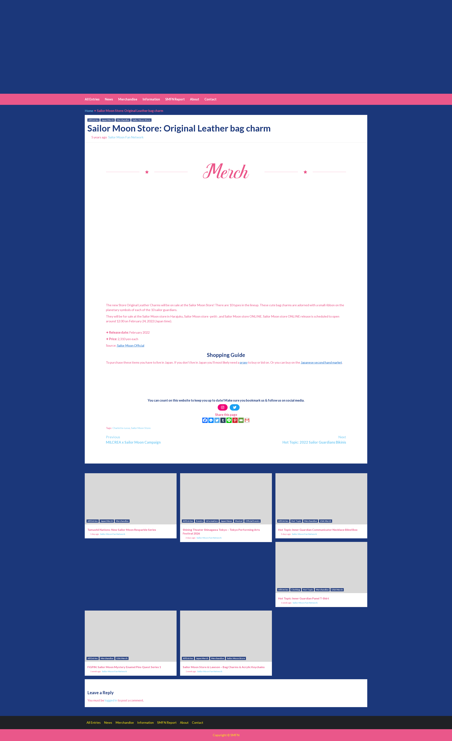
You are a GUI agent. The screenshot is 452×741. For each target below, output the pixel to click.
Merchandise (127, 99)
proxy (244, 362)
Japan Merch (108, 120)
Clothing (295, 589)
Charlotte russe (121, 427)
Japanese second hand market (321, 362)
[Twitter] (235, 407)
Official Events (252, 521)
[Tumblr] (223, 420)
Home (89, 111)
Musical (238, 521)
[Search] (365, 99)
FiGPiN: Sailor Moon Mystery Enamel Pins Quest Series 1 (124, 667)
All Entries (92, 99)
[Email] (241, 420)
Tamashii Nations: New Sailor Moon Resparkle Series (121, 529)
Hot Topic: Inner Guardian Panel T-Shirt (303, 598)
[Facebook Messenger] (211, 420)
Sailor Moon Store (141, 120)
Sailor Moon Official (130, 345)
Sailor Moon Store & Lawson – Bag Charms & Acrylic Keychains (224, 667)
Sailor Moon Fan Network (126, 137)
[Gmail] (247, 420)
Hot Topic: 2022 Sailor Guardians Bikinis (314, 439)
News (109, 99)
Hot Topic (296, 521)
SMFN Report (175, 99)
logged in (111, 700)
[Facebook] (205, 420)
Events (199, 521)
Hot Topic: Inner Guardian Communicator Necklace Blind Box (318, 529)
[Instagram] (223, 407)
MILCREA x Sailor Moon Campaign (133, 439)
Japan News (226, 521)
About (194, 99)
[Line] (229, 420)
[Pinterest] (235, 420)
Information (151, 99)
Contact (210, 99)
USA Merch (325, 521)
